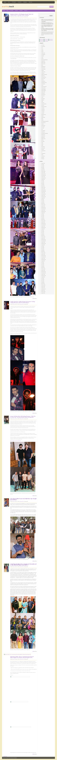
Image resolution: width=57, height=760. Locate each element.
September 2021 (43, 227)
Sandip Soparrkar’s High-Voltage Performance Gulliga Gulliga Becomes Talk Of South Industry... (22, 302)
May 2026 (42, 167)
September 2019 (43, 259)
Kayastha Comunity (43, 106)
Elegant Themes (8, 757)
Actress (42, 50)
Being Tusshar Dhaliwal (44, 59)
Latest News (42, 110)
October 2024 (43, 192)
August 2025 (43, 179)
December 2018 (43, 271)
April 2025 (42, 184)
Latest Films (42, 109)
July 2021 (42, 230)
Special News (43, 146)
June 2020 (42, 247)
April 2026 (42, 168)
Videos (42, 154)
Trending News (43, 150)
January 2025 (43, 188)
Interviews (42, 105)
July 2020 (42, 246)
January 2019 (43, 270)
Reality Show (43, 137)
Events (42, 85)
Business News (43, 67)
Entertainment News (44, 82)
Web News (42, 157)
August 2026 (43, 163)
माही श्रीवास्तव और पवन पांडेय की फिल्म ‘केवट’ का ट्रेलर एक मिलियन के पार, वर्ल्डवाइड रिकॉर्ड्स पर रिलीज (47, 23)
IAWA (42, 101)
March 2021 (43, 235)
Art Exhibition (43, 54)
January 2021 (43, 238)
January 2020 (43, 254)
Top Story (42, 149)
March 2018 (43, 283)
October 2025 (43, 176)
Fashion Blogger (43, 89)
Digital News (43, 75)
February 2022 (43, 220)
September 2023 (43, 196)
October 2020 (43, 242)
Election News (43, 78)
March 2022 (43, 219)
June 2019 (42, 263)
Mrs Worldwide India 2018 (44, 121)
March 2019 (43, 267)
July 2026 (42, 164)
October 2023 (43, 195)
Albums (42, 51)
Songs (42, 145)
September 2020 (43, 243)
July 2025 (42, 180)
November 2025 (43, 175)
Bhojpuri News (43, 63)
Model (42, 118)
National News (22, 16)
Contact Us (19, 2)
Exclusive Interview (44, 86)
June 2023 (42, 200)
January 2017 (43, 290)
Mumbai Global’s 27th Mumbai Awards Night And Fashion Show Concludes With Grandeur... (21, 15)
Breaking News (43, 66)
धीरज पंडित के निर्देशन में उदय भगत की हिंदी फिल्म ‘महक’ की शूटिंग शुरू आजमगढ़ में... (23, 499)
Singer (42, 142)
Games (42, 97)
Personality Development (44, 133)
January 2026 (43, 172)
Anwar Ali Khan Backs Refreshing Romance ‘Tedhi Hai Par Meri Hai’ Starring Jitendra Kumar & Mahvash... (23, 417)
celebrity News (43, 71)
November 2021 (43, 224)
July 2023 (42, 199)
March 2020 (43, 251)
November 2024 (43, 191)
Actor (42, 47)
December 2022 (43, 207)
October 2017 (43, 287)
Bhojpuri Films (43, 62)
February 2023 (43, 204)
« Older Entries (5, 756)
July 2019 (42, 262)
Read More (35, 298)
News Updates (43, 130)
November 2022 (43, 208)
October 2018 (43, 274)
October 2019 (43, 258)
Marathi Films (43, 117)
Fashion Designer (43, 90)
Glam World (43, 98)
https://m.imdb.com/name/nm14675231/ (15, 440)
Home (5, 2)
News (9, 2)
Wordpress (15, 757)
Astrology (42, 55)
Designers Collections (44, 74)
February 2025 (43, 187)
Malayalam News (43, 114)
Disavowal (30, 2)
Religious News (43, 138)
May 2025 (42, 183)
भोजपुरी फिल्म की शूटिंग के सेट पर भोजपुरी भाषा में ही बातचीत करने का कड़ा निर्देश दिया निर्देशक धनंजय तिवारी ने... (23, 565)
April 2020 (42, 250)
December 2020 (43, 239)
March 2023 (43, 203)
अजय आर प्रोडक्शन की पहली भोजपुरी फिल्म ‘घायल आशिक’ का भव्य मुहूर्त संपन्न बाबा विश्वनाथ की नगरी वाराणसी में (46, 26)
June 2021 (42, 231)
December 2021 (43, 223)
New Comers (43, 126)
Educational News (43, 77)
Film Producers (43, 94)
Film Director (43, 93)
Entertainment (43, 81)
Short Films (42, 141)
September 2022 (43, 211)
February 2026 (43, 171)
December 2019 (43, 255)
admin (14, 16)
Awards (42, 58)
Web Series (42, 158)
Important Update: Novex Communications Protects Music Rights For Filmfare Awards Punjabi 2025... (22, 657)
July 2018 (42, 278)
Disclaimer (25, 2)
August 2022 (43, 212)
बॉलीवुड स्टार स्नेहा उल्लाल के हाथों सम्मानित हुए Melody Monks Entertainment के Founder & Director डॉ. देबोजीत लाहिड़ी (47, 20)
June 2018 (42, 279)
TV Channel (14, 2)
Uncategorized (43, 153)
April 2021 (42, 234)
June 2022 (42, 215)
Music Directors (43, 122)
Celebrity (42, 70)
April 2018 (42, 282)
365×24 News (43, 46)
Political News (43, 134)
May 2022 (42, 216)
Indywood (42, 102)
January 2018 (43, 286)
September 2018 (43, 275)
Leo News (42, 113)
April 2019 (42, 266)
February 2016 (43, 291)
